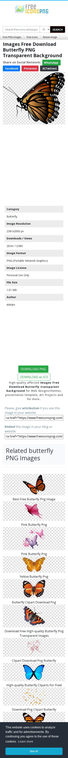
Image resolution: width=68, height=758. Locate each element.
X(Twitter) (49, 68)
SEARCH (58, 29)
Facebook (11, 68)
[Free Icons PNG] (31, 9)
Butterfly (12, 216)
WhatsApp (51, 62)
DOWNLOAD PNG (33, 369)
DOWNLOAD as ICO (34, 377)
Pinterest (30, 68)
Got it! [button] (34, 751)
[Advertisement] (34, 164)
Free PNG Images (12, 37)
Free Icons (32, 37)
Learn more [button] (25, 741)
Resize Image (50, 37)
